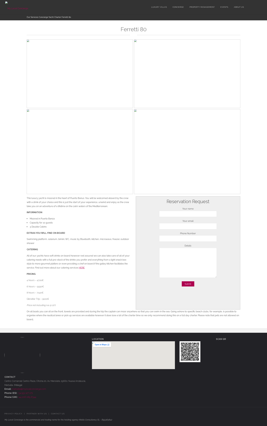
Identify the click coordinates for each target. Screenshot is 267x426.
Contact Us (58, 414)
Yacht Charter (55, 17)
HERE (82, 267)
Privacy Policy (13, 414)
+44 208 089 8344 (27, 397)
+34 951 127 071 (25, 393)
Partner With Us (37, 414)
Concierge (43, 17)
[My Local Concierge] (16, 7)
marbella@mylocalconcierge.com (29, 389)
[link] (249, 7)
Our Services (32, 17)
